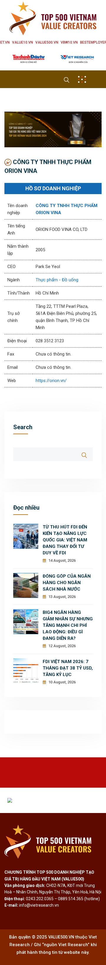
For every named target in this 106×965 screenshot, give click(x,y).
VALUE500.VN (46, 42)
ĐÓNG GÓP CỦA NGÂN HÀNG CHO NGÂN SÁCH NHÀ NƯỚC (67, 583)
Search (22, 427)
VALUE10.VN (22, 42)
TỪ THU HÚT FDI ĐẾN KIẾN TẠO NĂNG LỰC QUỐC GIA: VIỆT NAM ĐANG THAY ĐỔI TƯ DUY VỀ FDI (65, 540)
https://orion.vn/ (51, 380)
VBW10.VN (69, 42)
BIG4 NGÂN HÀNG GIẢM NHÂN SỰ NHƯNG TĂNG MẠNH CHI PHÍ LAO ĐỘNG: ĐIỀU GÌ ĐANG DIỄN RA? (68, 625)
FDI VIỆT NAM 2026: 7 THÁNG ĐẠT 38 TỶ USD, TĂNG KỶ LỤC (68, 668)
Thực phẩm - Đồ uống (57, 279)
